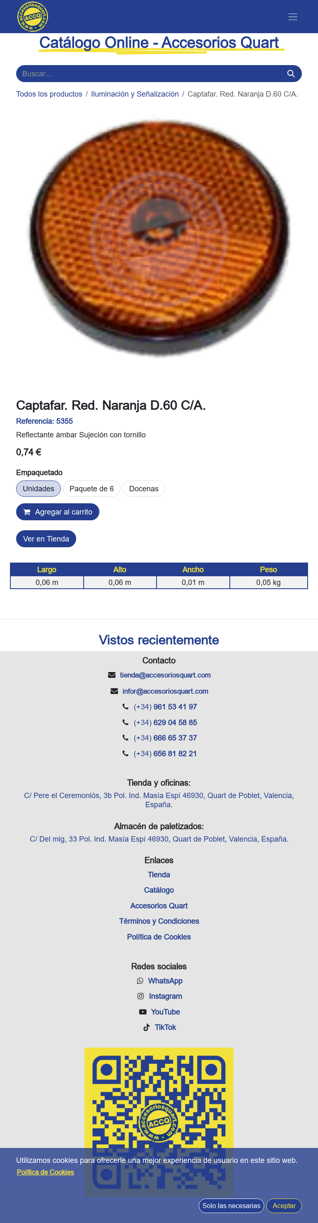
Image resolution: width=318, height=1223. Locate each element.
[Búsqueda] (291, 73)
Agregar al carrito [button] (63, 511)
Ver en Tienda (46, 538)
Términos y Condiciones (159, 921)
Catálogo (159, 890)
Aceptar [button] (284, 1205)
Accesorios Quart (159, 905)
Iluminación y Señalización (135, 94)
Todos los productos (49, 94)
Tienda (159, 874)
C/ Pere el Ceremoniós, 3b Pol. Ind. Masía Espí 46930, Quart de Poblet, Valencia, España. (159, 800)
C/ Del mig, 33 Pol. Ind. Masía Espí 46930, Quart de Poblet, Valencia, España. (159, 839)
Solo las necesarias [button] (231, 1205)
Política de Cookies (159, 936)
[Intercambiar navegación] (293, 16)
